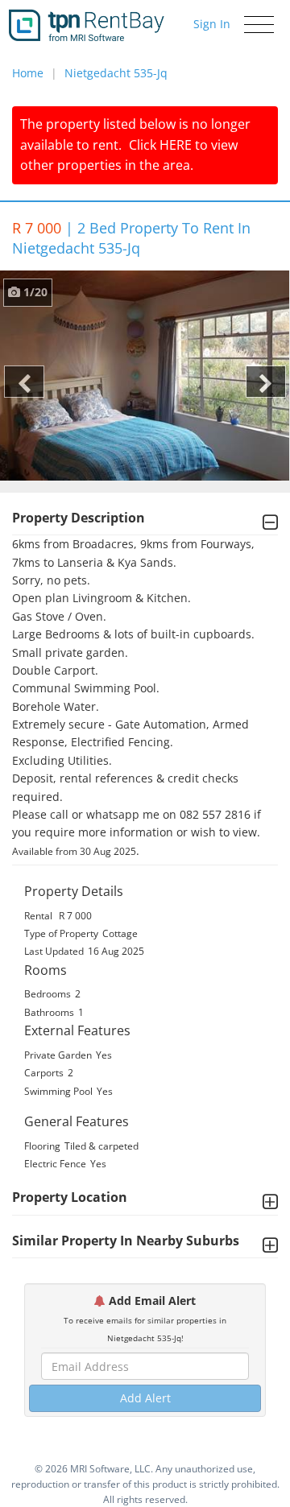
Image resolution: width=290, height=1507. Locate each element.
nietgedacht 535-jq (116, 73)
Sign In (211, 23)
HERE (176, 145)
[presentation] (24, 381)
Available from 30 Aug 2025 (74, 851)
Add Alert (145, 1398)
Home (28, 73)
